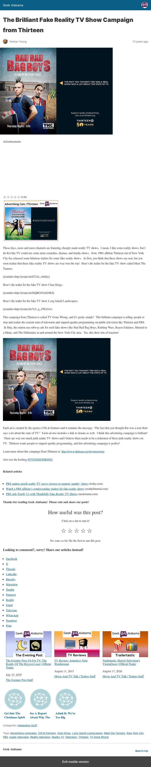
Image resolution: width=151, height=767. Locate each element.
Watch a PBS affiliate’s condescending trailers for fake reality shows (45, 489)
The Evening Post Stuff (19, 680)
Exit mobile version (75, 762)
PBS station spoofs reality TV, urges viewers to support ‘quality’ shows (47, 483)
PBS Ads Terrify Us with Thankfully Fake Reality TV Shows (42, 494)
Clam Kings (64, 733)
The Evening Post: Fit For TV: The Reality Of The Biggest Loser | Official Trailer (28, 663)
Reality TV (58, 736)
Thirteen (83, 736)
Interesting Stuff (27, 725)
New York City (135, 733)
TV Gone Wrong (99, 736)
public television (19, 736)
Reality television (40, 736)
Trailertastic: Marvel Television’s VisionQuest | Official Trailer (121, 662)
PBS (5, 736)
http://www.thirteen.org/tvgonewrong (83, 451)
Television (71, 736)
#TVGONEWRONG (40, 459)
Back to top (141, 751)
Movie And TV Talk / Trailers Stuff (75, 676)
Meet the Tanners (114, 733)
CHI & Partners (47, 733)
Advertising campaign (23, 733)
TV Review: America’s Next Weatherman (70, 662)
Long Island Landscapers (87, 733)
